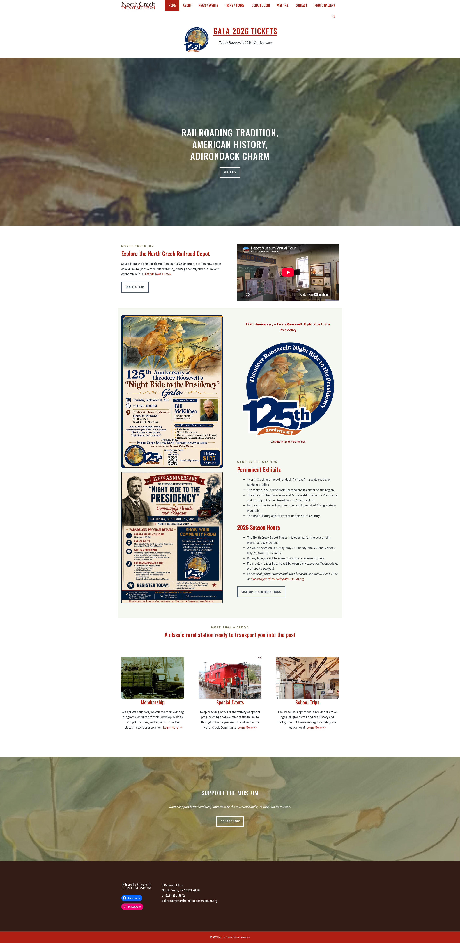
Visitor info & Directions (261, 592)
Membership (153, 702)
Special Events (230, 702)
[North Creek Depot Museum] (138, 5)
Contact (301, 5)
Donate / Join (261, 5)
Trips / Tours (234, 5)
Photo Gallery (324, 5)
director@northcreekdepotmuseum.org (277, 579)
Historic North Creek (157, 274)
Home (172, 5)
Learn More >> (172, 727)
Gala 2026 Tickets (245, 30)
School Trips (307, 702)
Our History (135, 287)
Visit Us (230, 172)
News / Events (208, 5)
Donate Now (230, 821)
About (187, 5)
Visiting (282, 5)
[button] (333, 16)
